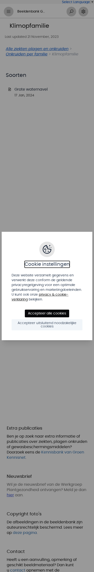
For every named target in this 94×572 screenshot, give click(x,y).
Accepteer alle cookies (47, 313)
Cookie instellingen (47, 264)
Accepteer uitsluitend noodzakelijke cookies (47, 324)
